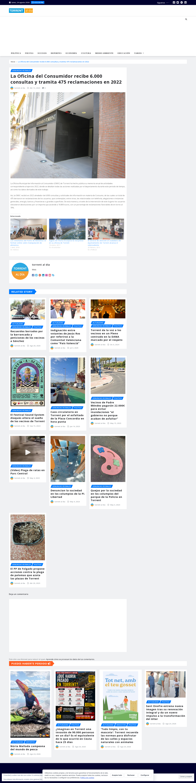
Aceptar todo (117, 775)
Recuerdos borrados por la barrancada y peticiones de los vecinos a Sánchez (27, 336)
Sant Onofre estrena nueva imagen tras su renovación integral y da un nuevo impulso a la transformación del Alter (165, 712)
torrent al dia (19, 88)
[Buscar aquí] (186, 19)
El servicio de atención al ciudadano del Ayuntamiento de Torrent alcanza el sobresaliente (104, 243)
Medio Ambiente (104, 53)
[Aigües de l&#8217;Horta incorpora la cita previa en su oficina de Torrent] (67, 229)
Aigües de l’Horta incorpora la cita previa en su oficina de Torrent (66, 242)
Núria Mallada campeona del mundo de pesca (27, 747)
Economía (71, 53)
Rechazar (131, 775)
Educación (124, 53)
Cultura (86, 53)
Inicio (13, 62)
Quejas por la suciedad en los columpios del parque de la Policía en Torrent (106, 495)
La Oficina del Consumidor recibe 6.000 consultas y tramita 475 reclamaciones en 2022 (53, 62)
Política (16, 53)
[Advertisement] (90, 33)
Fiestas (29, 53)
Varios (138, 53)
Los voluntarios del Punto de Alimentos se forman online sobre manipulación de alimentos (28, 243)
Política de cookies (87, 778)
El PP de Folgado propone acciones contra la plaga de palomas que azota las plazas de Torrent (27, 573)
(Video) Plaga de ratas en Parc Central (27, 471)
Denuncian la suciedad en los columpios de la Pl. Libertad (68, 494)
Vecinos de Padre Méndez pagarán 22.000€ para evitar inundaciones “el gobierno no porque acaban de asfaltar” (108, 410)
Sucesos (42, 53)
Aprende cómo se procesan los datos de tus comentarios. (70, 659)
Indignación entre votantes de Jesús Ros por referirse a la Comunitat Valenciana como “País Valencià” (66, 336)
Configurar (145, 775)
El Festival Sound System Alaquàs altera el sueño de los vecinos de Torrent (27, 418)
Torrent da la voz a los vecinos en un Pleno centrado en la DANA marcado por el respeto (106, 334)
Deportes (56, 53)
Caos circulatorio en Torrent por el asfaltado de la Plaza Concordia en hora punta (67, 416)
